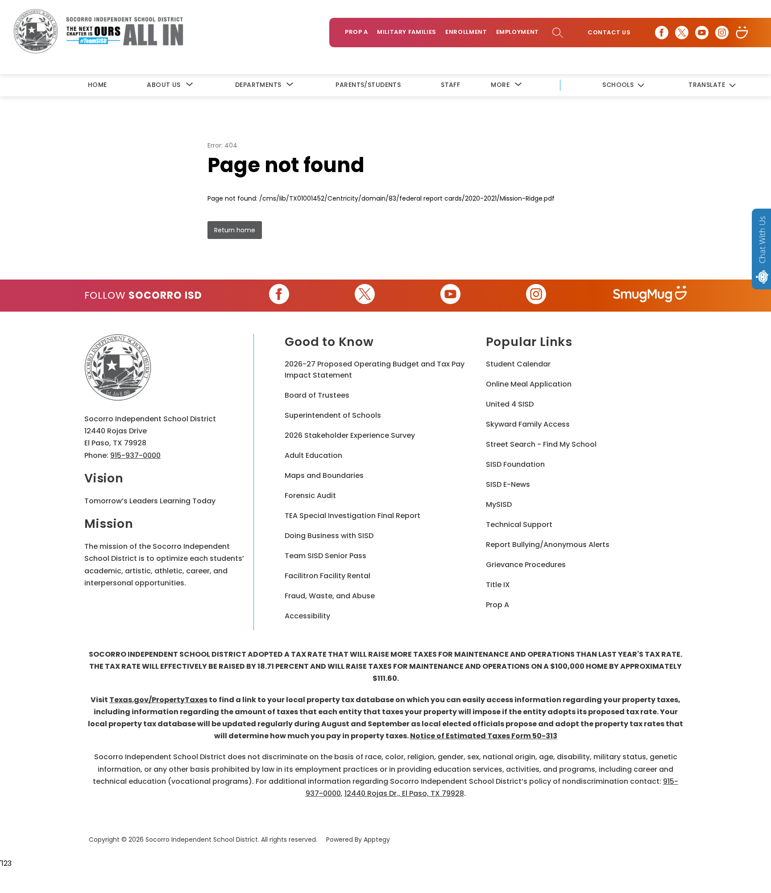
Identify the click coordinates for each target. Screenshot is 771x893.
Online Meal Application (529, 384)
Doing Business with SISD (329, 536)
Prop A (356, 32)
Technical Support (519, 524)
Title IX (498, 585)
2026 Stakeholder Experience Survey (350, 435)
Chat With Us (762, 239)
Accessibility (307, 616)
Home (97, 84)
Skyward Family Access (528, 424)
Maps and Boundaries (324, 475)
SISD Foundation (515, 464)
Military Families (406, 32)
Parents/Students (368, 84)
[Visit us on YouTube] (702, 32)
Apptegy (377, 839)
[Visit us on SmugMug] (742, 32)
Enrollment (466, 32)
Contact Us (609, 32)
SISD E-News (508, 484)
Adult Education (313, 455)
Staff (450, 84)
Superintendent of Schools (333, 415)
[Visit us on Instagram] (722, 32)
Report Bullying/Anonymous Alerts (547, 544)
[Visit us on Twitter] (681, 32)
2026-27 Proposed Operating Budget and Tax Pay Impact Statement (374, 369)
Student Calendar (518, 364)
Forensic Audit (310, 495)
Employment (517, 32)
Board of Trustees (317, 395)
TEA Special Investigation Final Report (352, 515)
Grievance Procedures (526, 565)
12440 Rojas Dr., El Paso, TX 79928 (404, 793)
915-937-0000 (135, 455)
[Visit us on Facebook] (661, 32)
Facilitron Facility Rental (327, 576)
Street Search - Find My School (541, 444)
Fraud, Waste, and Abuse (330, 596)
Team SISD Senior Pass (325, 556)
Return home (234, 230)
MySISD (499, 504)
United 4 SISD (510, 404)
